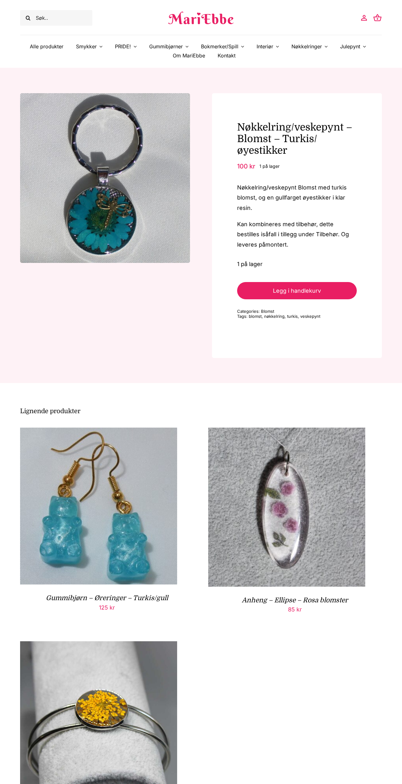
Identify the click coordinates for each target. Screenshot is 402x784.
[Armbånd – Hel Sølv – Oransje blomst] (98, 646)
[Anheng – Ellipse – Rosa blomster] (286, 432)
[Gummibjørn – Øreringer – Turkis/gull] (98, 432)
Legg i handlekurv (297, 290)
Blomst (267, 311)
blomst (255, 316)
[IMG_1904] (105, 178)
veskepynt (310, 316)
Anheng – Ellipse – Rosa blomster (295, 600)
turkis (292, 316)
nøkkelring (274, 316)
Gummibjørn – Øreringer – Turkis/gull (107, 598)
